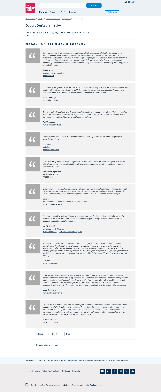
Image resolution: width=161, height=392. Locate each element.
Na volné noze (30, 19)
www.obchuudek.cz (50, 322)
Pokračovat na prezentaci (47, 345)
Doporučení (66, 19)
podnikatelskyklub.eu (51, 150)
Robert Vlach (47, 371)
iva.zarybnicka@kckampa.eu (70, 232)
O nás (63, 12)
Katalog (43, 12)
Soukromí (66, 371)
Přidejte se (112, 12)
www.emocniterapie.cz (51, 263)
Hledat (94, 5)
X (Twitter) (126, 371)
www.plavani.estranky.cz (52, 204)
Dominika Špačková (53, 19)
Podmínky (76, 371)
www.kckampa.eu (50, 232)
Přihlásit (130, 2)
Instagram (120, 371)
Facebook (114, 371)
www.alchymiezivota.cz (52, 125)
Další (68, 334)
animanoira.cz (48, 76)
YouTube (102, 371)
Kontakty (73, 12)
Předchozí (39, 334)
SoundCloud (132, 371)
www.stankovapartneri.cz (52, 293)
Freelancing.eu (28, 384)
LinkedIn (108, 371)
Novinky (54, 12)
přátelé (57, 371)
